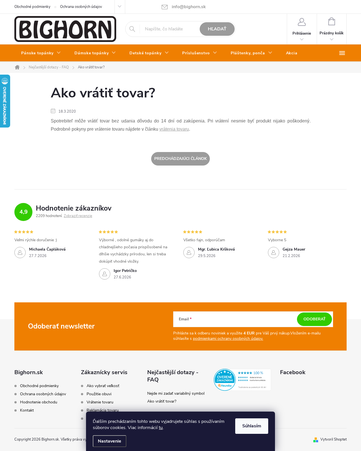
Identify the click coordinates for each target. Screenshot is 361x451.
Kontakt (27, 410)
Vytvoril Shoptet (333, 439)
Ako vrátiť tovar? (161, 401)
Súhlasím (251, 426)
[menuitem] (41, 53)
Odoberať (314, 319)
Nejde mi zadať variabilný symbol (175, 393)
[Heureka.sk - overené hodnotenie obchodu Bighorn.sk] (242, 380)
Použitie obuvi (99, 394)
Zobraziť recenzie (78, 215)
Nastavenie (109, 441)
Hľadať (217, 29)
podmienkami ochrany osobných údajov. (228, 338)
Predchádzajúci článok (180, 158)
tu (161, 428)
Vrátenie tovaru (100, 402)
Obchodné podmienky (32, 6)
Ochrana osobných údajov (81, 6)
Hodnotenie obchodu (38, 402)
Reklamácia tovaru (103, 410)
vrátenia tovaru (174, 129)
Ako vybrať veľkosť (103, 386)
